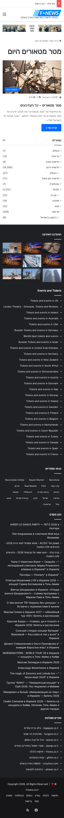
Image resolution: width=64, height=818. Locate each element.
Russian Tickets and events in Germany (36, 330)
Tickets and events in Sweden (41, 407)
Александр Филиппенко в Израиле (38, 667)
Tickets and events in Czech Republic (37, 430)
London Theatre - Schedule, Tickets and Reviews (30, 306)
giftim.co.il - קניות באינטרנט (43, 757)
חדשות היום (52, 167)
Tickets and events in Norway (41, 395)
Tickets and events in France (42, 454)
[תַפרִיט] (4, 15)
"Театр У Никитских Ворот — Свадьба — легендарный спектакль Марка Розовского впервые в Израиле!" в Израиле (33, 565)
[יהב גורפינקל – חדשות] (52, 275)
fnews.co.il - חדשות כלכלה (44, 751)
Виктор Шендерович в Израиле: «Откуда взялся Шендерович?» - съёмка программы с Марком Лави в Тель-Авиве (32, 593)
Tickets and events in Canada (41, 442)
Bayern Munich (36, 480)
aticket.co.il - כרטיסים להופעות (42, 769)
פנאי (56, 206)
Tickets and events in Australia (41, 318)
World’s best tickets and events (40, 336)
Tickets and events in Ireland (42, 312)
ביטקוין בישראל (49, 217)
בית (57, 40)
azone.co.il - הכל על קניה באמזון (41, 739)
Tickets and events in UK (44, 300)
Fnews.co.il (32, 789)
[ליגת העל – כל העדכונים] (32, 274)
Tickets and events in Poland (42, 401)
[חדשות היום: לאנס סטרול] (52, 260)
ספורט (55, 200)
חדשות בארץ (52, 161)
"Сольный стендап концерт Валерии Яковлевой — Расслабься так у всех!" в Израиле (35, 634)
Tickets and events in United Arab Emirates (34, 347)
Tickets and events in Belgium (41, 418)
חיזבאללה (27, 492)
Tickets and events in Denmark (41, 383)
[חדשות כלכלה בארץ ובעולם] (32, 28)
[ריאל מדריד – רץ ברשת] (52, 248)
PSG (43, 486)
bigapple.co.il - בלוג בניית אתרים (41, 728)
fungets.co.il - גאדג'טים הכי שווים (41, 733)
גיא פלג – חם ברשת (45, 3)
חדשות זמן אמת (50, 178)
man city (55, 486)
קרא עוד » (51, 127)
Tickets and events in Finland (42, 412)
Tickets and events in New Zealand (38, 359)
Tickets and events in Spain (43, 448)
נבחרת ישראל (22, 498)
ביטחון (56, 492)
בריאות (55, 156)
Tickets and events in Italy (43, 389)
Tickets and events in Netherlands (39, 424)
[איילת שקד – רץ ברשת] (12, 248)
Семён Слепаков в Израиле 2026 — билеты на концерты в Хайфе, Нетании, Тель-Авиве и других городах (31, 705)
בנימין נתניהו (43, 492)
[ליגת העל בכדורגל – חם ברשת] (12, 260)
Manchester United (14, 480)
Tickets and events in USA (43, 324)
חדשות (55, 795)
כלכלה (56, 189)
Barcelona (54, 480)
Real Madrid (30, 486)
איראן (17, 486)
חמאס (15, 492)
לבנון (35, 498)
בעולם (56, 150)
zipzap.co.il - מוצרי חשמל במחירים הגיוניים (36, 745)
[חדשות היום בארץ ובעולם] (47, 13)
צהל (57, 504)
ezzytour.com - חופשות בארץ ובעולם (39, 763)
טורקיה (56, 498)
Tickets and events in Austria (42, 377)
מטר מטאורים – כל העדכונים (40, 105)
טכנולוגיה (54, 184)
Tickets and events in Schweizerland (37, 371)
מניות (54, 195)
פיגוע (9, 498)
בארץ (37, 795)
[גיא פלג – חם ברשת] (32, 261)
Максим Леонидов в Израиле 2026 (38, 662)
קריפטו (55, 211)
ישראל (45, 498)
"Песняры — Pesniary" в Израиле (39, 574)
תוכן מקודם (55, 514)
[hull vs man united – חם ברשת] (12, 274)
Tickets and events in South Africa (39, 365)
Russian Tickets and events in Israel (38, 342)
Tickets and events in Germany (41, 353)
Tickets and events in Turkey (42, 436)
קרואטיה (47, 504)
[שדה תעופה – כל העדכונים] (32, 248)
